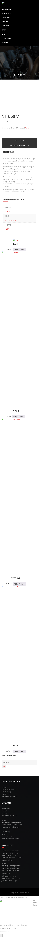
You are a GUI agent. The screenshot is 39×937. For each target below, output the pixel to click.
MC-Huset (25, 893)
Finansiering (6, 9)
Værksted (5, 26)
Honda (7, 212)
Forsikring (6, 17)
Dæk (3, 34)
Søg (3, 766)
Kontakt (5, 42)
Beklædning (6, 38)
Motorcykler (6, 13)
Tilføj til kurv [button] (19, 249)
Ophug (4, 30)
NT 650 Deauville (10, 220)
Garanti (5, 22)
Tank (27, 128)
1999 (7, 229)
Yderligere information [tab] (19, 146)
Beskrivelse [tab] (19, 141)
